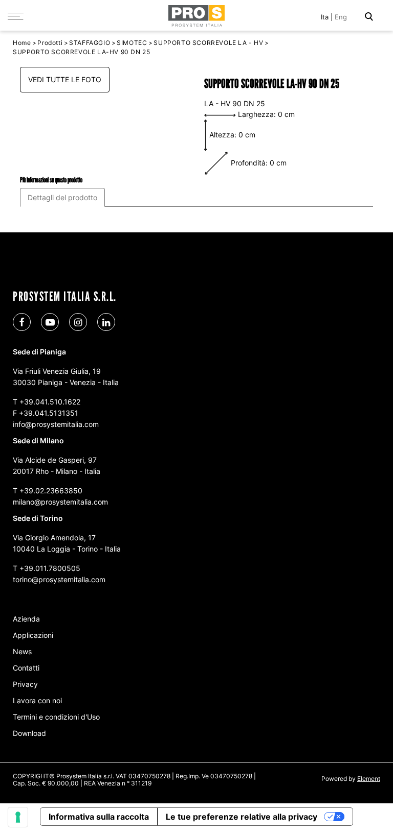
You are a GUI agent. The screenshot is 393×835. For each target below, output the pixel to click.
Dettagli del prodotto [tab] (62, 197)
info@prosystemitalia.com (56, 424)
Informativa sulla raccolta (99, 817)
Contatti (26, 667)
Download (29, 733)
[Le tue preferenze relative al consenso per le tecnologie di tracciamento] (18, 817)
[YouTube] (50, 322)
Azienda (26, 618)
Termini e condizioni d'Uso (56, 716)
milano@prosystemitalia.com (60, 501)
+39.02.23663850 (50, 490)
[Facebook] (22, 322)
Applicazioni (33, 635)
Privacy (25, 684)
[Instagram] (78, 322)
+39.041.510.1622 (49, 401)
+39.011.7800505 (49, 568)
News (22, 651)
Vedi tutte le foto (64, 79)
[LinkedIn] (106, 322)
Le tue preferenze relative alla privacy (241, 817)
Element (368, 778)
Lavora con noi (37, 700)
